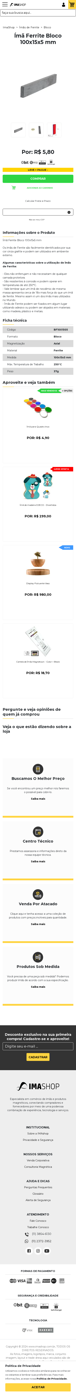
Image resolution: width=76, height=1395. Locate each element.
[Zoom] (18, 129)
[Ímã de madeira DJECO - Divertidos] (38, 485)
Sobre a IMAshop (38, 1133)
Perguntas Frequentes (38, 1187)
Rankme (45, 1333)
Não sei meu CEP (36, 220)
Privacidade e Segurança (38, 1140)
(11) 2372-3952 (41, 1241)
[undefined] (38, 85)
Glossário (38, 1193)
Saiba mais (38, 798)
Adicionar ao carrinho (40, 188)
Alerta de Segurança (38, 1200)
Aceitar (38, 1387)
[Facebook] (29, 1248)
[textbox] (38, 12)
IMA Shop (18, 5)
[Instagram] (38, 1248)
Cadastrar (38, 1057)
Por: (38, 438)
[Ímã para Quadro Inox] (38, 406)
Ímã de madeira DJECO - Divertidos (38, 505)
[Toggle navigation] (5, 6)
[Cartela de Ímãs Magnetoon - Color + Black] (38, 641)
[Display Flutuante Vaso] (38, 563)
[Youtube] (46, 1248)
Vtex (28, 1333)
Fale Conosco (38, 1220)
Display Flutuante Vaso (38, 583)
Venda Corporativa (38, 1160)
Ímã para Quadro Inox (38, 426)
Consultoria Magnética (38, 1166)
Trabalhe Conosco (38, 1227)
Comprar (38, 178)
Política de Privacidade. (52, 1378)
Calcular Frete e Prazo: (38, 200)
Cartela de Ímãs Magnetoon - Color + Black (38, 661)
